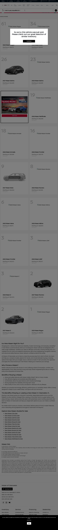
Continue (29, 41)
